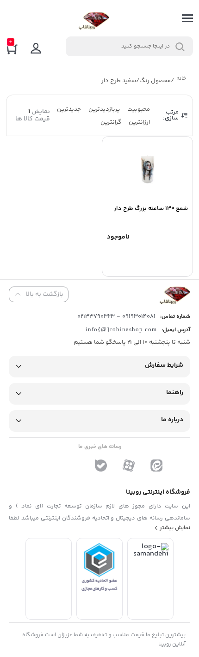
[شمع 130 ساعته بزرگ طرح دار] (147, 169)
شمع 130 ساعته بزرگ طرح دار (151, 208)
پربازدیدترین (104, 109)
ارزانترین (139, 122)
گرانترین (110, 122)
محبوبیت (138, 109)
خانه (181, 79)
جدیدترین (69, 109)
